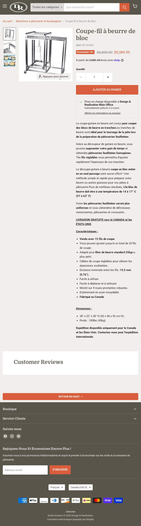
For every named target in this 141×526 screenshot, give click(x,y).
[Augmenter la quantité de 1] (108, 77)
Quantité (80, 69)
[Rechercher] (124, 7)
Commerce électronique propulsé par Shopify (70, 519)
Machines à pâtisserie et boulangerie (38, 21)
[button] (9, 34)
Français (54, 487)
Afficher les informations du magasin (102, 113)
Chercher (70, 511)
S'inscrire (60, 469)
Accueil (7, 21)
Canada (79, 487)
